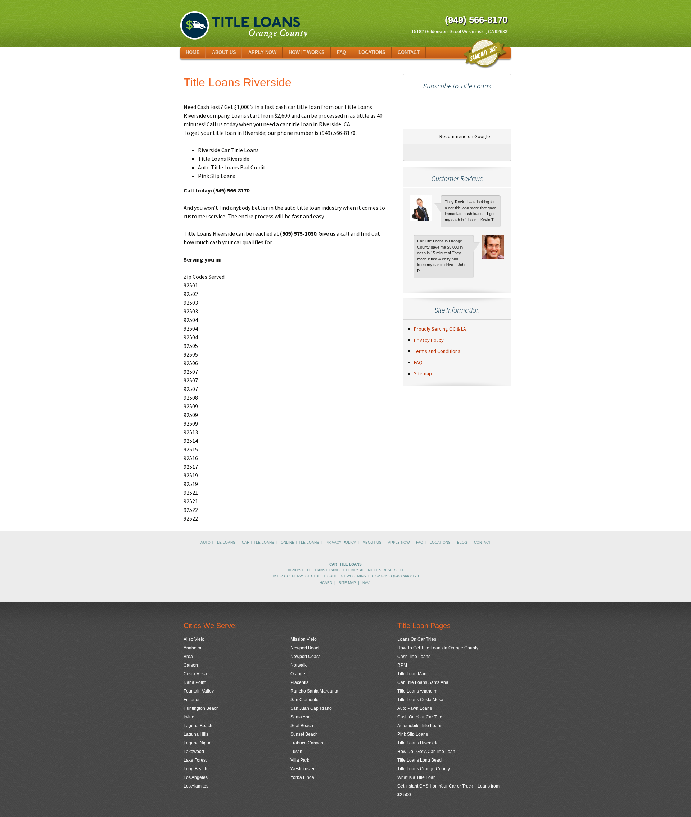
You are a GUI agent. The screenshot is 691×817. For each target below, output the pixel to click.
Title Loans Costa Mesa (420, 699)
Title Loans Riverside (418, 742)
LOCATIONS (440, 542)
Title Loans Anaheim (417, 691)
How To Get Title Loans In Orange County (437, 647)
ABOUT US (372, 542)
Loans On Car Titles (416, 639)
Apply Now (262, 52)
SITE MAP (347, 583)
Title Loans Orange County (423, 768)
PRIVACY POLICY (341, 542)
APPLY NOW (399, 542)
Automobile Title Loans (419, 725)
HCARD (326, 583)
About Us (224, 52)
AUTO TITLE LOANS (217, 542)
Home (193, 52)
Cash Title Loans (413, 656)
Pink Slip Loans (412, 734)
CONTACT (482, 542)
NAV (366, 583)
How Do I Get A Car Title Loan (426, 751)
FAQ (341, 52)
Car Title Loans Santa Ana (422, 682)
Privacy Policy (429, 340)
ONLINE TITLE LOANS (300, 542)
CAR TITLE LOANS (258, 542)
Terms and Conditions (437, 351)
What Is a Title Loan (416, 777)
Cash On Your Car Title (419, 717)
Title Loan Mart (411, 673)
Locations (371, 52)
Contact (409, 52)
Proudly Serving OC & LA (440, 329)
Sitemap (423, 373)
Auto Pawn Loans (414, 708)
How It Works (307, 52)
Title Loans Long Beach (420, 760)
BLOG (462, 542)
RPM (402, 665)
